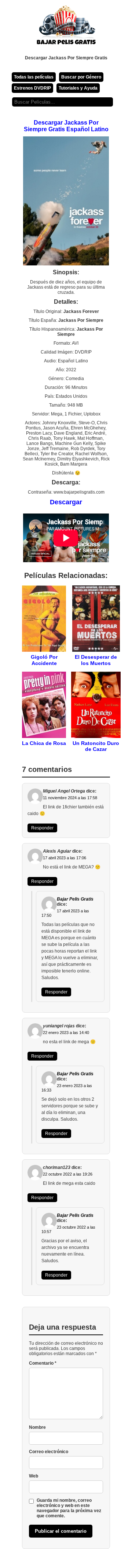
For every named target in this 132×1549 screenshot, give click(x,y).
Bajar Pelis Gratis (75, 899)
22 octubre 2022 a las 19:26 (67, 1174)
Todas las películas (34, 77)
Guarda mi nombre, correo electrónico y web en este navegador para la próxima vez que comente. (69, 1508)
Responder (42, 828)
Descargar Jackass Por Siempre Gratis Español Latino (66, 125)
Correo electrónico (48, 1451)
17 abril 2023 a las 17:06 (64, 858)
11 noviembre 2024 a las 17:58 (70, 798)
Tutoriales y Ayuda (78, 88)
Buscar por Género (81, 77)
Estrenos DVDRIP (32, 88)
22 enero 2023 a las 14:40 (66, 1032)
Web (33, 1476)
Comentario (42, 1363)
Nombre (37, 1427)
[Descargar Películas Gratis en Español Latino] (66, 28)
